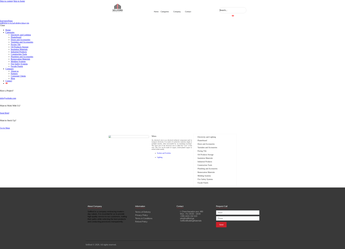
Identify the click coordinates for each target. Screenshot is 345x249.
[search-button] (220, 5)
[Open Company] (182, 11)
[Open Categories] (170, 11)
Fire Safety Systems (205, 179)
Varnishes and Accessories (207, 148)
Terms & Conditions (143, 218)
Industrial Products (205, 162)
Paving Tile (202, 151)
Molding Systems (204, 176)
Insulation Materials (205, 158)
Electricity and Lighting (207, 137)
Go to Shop (5, 128)
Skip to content (6, 1)
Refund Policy (141, 221)
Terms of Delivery (143, 212)
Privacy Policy (141, 215)
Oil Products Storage (205, 155)
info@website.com (8, 98)
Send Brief (4, 113)
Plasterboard (202, 141)
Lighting (159, 157)
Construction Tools (205, 165)
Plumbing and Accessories (207, 169)
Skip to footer (19, 1)
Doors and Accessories (206, 144)
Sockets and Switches (164, 153)
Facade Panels (203, 183)
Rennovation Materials (206, 172)
